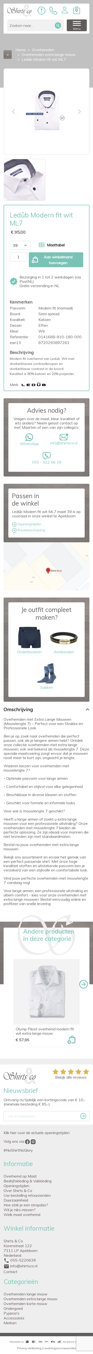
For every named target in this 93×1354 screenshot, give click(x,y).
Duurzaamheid (16, 1200)
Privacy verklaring (29, 1348)
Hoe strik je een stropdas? (26, 1205)
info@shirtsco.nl (64, 443)
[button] (64, 10)
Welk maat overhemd (22, 1214)
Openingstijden (29, 524)
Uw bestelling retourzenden (27, 1195)
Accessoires (14, 1318)
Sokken (46, 687)
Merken (10, 1322)
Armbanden (64, 651)
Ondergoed (13, 1308)
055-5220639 (23, 1260)
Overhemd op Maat (20, 1176)
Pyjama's (11, 1313)
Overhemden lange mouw (25, 1294)
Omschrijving (18, 709)
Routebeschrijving (31, 530)
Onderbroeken (29, 651)
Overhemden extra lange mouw (30, 1298)
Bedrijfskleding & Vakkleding (28, 1181)
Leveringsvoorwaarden (59, 1348)
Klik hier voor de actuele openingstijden (37, 1132)
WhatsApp (29, 443)
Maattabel (56, 244)
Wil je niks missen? (20, 1209)
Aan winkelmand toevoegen (58, 259)
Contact (10, 1271)
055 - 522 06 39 (46, 462)
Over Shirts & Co (18, 1190)
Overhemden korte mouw (25, 1303)
